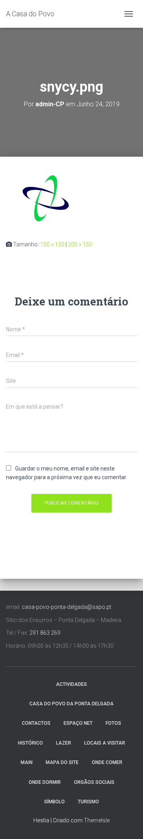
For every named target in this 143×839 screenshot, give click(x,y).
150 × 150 (52, 244)
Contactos (36, 723)
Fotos (113, 723)
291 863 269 (44, 633)
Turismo (88, 801)
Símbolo (54, 801)
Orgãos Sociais (94, 782)
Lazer (63, 743)
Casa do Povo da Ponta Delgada (71, 704)
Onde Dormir (45, 782)
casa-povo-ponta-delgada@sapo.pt (66, 607)
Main (27, 762)
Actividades (71, 684)
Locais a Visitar (104, 743)
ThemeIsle (97, 820)
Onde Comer (107, 762)
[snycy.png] (45, 198)
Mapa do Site (62, 762)
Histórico (30, 743)
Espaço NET (78, 723)
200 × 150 (80, 244)
